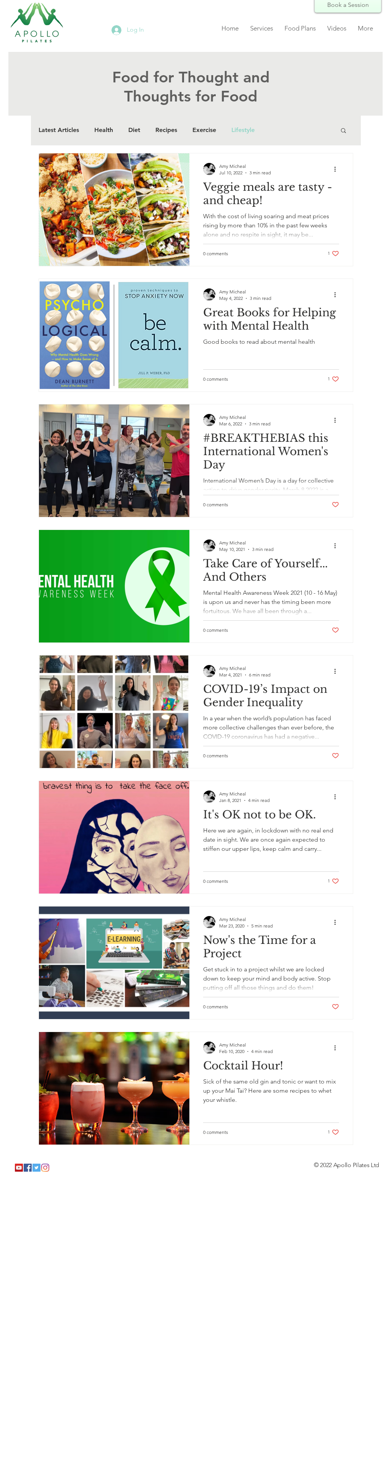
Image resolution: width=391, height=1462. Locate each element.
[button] (343, 131)
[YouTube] (19, 1168)
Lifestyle (243, 130)
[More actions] (338, 169)
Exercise (204, 130)
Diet (134, 130)
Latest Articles (59, 130)
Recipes (166, 130)
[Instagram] (45, 1168)
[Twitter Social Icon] (36, 1168)
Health (103, 130)
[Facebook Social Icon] (28, 1168)
